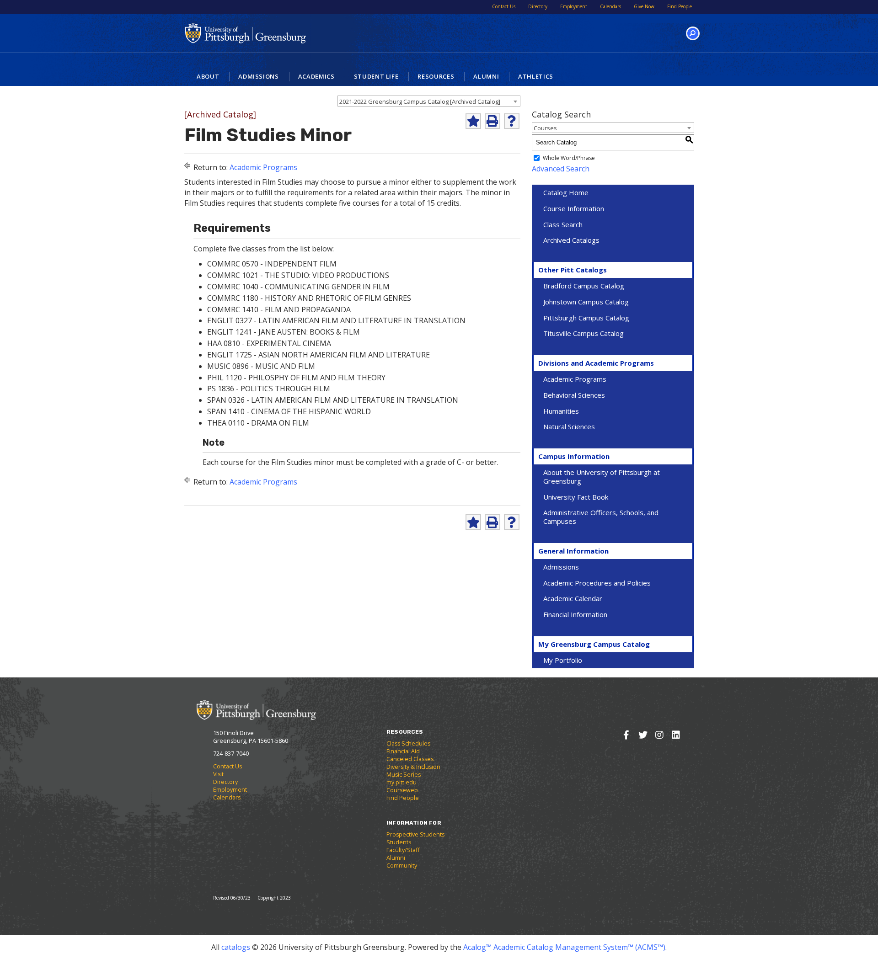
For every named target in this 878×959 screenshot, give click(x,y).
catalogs (235, 947)
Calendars (610, 6)
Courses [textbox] (545, 128)
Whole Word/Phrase (569, 158)
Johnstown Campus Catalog (586, 301)
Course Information (573, 208)
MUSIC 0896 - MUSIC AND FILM (261, 366)
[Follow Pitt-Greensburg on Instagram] (659, 735)
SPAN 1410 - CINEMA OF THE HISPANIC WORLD (289, 411)
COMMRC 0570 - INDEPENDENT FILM (272, 264)
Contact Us (503, 6)
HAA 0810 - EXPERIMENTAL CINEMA (269, 343)
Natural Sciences (569, 426)
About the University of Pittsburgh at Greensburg (601, 476)
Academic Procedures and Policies (597, 582)
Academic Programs (263, 167)
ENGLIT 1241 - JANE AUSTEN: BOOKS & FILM (283, 332)
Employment (573, 6)
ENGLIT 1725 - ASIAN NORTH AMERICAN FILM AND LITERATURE (318, 355)
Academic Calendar (572, 598)
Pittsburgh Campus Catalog (586, 317)
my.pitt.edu (401, 782)
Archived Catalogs (571, 240)
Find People (679, 6)
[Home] (256, 710)
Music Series (403, 774)
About (208, 76)
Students (398, 842)
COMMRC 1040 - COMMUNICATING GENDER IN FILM (298, 287)
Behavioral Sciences (574, 395)
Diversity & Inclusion (413, 767)
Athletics (535, 76)
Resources (436, 76)
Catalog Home (566, 192)
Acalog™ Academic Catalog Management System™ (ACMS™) (564, 947)
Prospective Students (415, 834)
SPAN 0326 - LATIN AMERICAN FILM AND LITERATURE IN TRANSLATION (332, 400)
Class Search (563, 224)
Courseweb (402, 790)
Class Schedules (408, 743)
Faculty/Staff (402, 850)
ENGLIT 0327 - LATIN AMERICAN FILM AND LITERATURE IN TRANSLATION (336, 320)
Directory (537, 6)
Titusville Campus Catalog (583, 333)
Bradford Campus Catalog (583, 285)
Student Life (376, 76)
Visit (218, 774)
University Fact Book (575, 496)
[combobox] (428, 101)
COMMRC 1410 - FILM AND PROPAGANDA (279, 309)
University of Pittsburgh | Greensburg (245, 33)
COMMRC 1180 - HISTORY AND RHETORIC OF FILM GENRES (309, 298)
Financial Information (575, 614)
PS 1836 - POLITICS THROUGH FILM (268, 389)
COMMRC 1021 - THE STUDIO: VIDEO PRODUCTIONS (298, 275)
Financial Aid (403, 751)
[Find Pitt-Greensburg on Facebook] (626, 735)
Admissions (258, 76)
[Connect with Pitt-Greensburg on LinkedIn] (675, 735)
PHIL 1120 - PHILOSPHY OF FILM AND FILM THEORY (296, 378)
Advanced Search (560, 169)
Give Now (644, 6)
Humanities (561, 411)
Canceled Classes (410, 759)
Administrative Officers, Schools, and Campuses (600, 517)
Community (401, 865)
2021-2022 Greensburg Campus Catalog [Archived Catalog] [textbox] (419, 101)
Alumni (486, 76)
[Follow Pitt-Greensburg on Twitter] (642, 735)
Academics (316, 76)
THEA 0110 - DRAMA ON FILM (258, 423)
